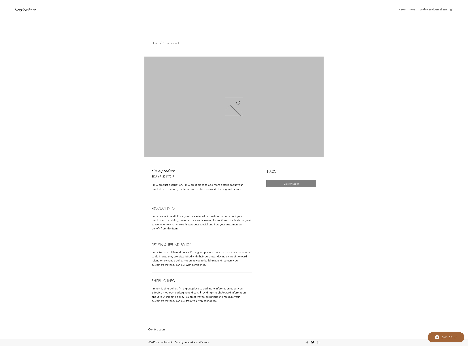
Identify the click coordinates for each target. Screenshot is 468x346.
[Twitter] (312, 342)
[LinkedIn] (318, 342)
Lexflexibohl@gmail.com (434, 9)
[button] (451, 9)
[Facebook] (307, 342)
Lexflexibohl (25, 9)
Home (155, 43)
